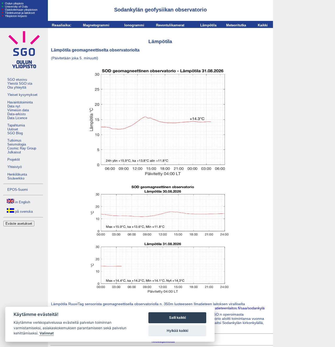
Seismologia (16, 144)
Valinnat (47, 333)
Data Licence (17, 118)
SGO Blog (15, 133)
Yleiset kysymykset (22, 95)
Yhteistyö (14, 167)
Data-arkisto (16, 114)
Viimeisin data (18, 110)
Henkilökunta (17, 174)
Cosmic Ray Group (21, 148)
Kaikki (263, 25)
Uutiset (12, 129)
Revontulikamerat (170, 25)
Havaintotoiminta (20, 102)
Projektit (13, 159)
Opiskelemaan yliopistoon (20, 9)
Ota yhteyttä (16, 87)
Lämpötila (208, 25)
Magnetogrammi (96, 25)
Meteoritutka (236, 25)
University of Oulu (16, 6)
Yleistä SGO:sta (19, 83)
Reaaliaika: (61, 25)
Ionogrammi (134, 25)
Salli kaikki (177, 317)
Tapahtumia (16, 125)
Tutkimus (14, 140)
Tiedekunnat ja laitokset (19, 12)
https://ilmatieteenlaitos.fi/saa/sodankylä (232, 308)
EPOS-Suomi (17, 190)
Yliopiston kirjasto (15, 16)
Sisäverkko (15, 178)
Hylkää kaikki (177, 330)
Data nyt (13, 106)
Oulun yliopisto (14, 3)
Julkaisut (14, 152)
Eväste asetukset (18, 223)
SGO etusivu (17, 80)
